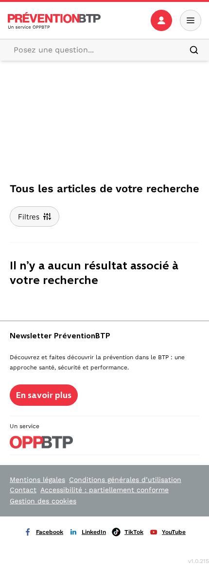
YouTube (174, 532)
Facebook (49, 532)
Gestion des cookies (43, 501)
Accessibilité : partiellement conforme (104, 490)
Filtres (28, 216)
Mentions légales (37, 479)
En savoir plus (43, 395)
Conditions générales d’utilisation (125, 479)
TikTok (133, 532)
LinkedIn (94, 532)
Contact (23, 490)
